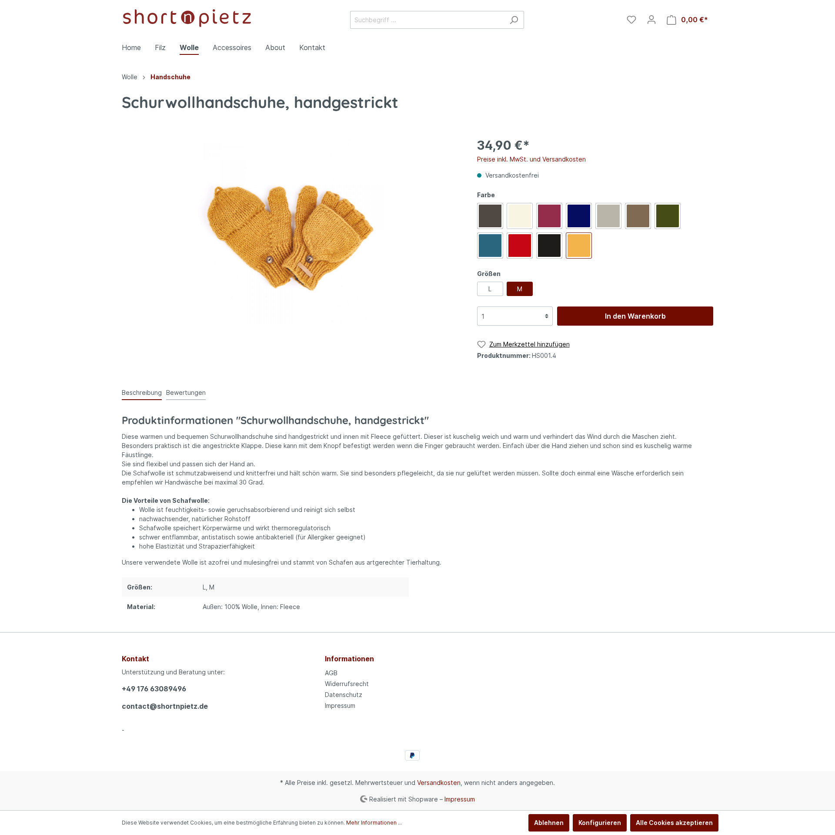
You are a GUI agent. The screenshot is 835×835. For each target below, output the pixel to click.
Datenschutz (343, 694)
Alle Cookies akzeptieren (674, 822)
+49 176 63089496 (154, 688)
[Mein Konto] (651, 19)
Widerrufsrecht (347, 683)
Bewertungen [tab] (186, 392)
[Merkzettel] (631, 19)
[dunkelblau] (579, 216)
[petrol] (490, 245)
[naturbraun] (638, 216)
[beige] (520, 216)
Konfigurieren (599, 822)
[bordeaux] (549, 216)
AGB (331, 673)
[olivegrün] (668, 216)
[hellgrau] (608, 216)
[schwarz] (549, 245)
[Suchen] (514, 20)
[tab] (142, 392)
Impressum (340, 705)
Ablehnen (549, 822)
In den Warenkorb (635, 316)
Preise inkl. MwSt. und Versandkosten (531, 159)
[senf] (579, 245)
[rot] (520, 245)
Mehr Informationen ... (374, 822)
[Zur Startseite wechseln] (187, 18)
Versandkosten (439, 782)
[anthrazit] (490, 216)
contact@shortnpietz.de (165, 706)
